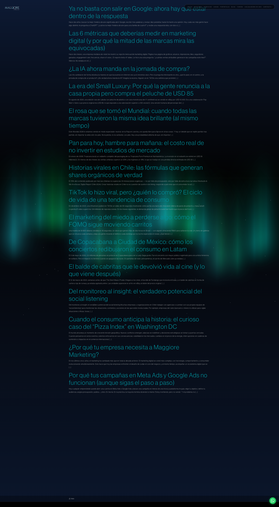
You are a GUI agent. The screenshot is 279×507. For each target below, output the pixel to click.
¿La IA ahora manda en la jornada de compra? (129, 69)
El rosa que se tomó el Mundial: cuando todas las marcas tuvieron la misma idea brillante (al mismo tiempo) (133, 118)
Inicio (72, 499)
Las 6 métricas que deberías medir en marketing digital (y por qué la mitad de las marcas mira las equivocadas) (132, 41)
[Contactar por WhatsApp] (272, 500)
